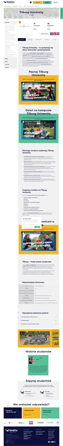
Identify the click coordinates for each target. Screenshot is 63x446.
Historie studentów (39, 432)
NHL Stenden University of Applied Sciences (10, 39)
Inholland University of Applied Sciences (10, 38)
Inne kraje (50, 438)
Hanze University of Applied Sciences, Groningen (10, 31)
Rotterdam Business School (8, 42)
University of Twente (7, 49)
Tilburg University (8, 46)
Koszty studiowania (39, 434)
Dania (6, 61)
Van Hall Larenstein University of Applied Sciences (10, 52)
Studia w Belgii (50, 432)
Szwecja (7, 67)
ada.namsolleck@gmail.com (30, 395)
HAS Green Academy (7, 32)
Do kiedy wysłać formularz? (28, 431)
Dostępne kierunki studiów (40, 431)
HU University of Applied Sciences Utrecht (10, 35)
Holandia (7, 22)
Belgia (6, 58)
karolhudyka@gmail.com (49, 396)
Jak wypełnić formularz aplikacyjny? (28, 436)
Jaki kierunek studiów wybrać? (27, 433)
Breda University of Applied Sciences (10, 26)
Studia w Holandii (51, 431)
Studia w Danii (50, 434)
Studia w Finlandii (51, 435)
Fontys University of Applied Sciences (10, 27)
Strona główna (6, 19)
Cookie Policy (30, 224)
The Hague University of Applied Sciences (10, 45)
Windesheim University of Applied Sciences (10, 54)
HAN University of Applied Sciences (9, 29)
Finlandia (7, 64)
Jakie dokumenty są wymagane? (27, 438)
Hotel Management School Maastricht (10, 34)
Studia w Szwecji (51, 437)
